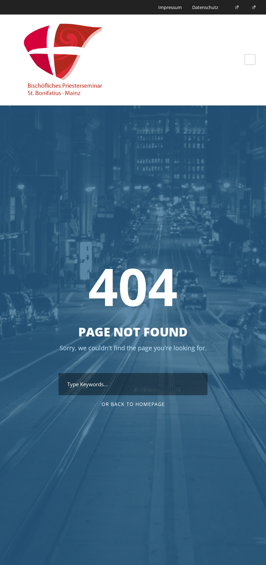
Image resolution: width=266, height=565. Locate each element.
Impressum (170, 7)
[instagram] (251, 7)
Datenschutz (205, 7)
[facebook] (234, 7)
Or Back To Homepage (133, 404)
